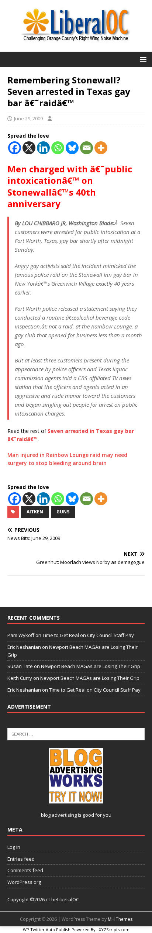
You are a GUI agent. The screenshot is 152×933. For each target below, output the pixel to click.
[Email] (86, 147)
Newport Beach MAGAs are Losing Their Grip (90, 666)
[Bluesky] (72, 147)
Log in (13, 847)
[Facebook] (14, 147)
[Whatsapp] (57, 147)
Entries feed (21, 858)
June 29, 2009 (28, 118)
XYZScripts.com (114, 929)
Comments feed (25, 870)
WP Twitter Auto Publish (46, 929)
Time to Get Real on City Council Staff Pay (88, 635)
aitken (35, 512)
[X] (29, 147)
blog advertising (59, 815)
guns (62, 512)
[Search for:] (76, 733)
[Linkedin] (43, 147)
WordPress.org (24, 882)
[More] (100, 147)
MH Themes (120, 919)
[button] (142, 59)
